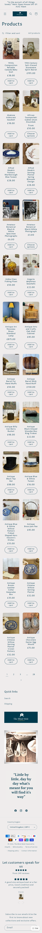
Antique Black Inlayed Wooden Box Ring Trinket (30, 430)
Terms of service (31, 847)
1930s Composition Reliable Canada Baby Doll (11, 68)
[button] (5, 14)
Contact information (29, 851)
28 (34, 674)
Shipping (8, 704)
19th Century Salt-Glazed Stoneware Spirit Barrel (31, 66)
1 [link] (7, 674)
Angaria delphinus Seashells (31, 281)
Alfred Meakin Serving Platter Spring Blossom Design (31, 175)
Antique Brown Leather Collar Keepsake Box (11, 589)
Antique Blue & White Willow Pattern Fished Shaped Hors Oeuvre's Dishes (11, 532)
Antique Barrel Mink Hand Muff (31, 381)
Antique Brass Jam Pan (31, 525)
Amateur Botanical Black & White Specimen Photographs (11, 230)
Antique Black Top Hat (11, 479)
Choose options (31, 134)
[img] (21, 870)
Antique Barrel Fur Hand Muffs (11, 381)
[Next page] (21, 680)
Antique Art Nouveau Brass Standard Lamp (11, 331)
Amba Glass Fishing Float (11, 280)
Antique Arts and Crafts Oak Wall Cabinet (31, 330)
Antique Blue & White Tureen (31, 479)
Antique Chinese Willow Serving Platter (31, 588)
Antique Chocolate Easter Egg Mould (31, 641)
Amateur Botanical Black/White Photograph (31, 228)
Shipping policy (13, 851)
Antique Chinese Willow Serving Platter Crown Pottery (11, 645)
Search (7, 698)
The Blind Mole (19, 844)
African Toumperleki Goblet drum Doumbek (31, 118)
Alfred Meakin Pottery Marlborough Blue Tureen (11, 173)
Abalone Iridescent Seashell (11, 117)
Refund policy (18, 847)
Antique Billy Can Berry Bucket (11, 429)
